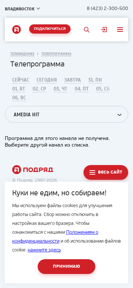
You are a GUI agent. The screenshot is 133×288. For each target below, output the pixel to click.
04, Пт (82, 89)
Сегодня (47, 80)
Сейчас (20, 80)
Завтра (72, 80)
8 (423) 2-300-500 (107, 8)
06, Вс (19, 98)
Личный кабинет (104, 29)
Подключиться (50, 29)
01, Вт (18, 89)
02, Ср (39, 89)
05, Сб (103, 89)
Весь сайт (110, 172)
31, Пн (95, 80)
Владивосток (19, 8)
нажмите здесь (44, 250)
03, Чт (60, 89)
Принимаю (66, 266)
